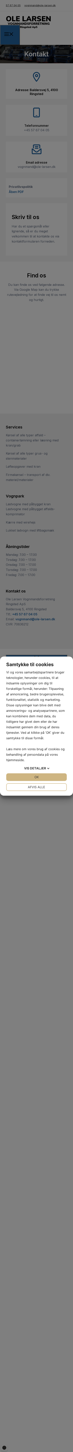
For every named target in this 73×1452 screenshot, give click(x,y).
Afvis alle (36, 787)
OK (36, 777)
